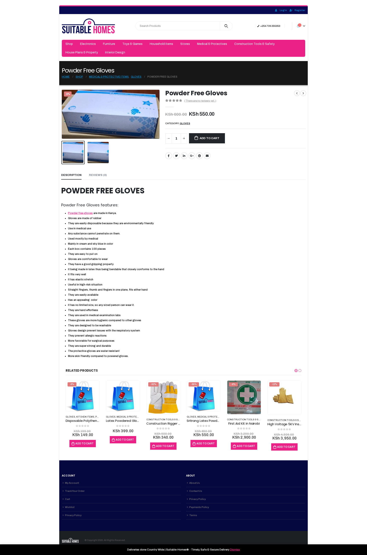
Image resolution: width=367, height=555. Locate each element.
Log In (283, 10)
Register (300, 10)
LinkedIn (184, 155)
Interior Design (115, 52)
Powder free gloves (80, 213)
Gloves (185, 123)
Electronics (88, 44)
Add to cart (209, 138)
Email (207, 155)
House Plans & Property (81, 52)
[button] (296, 370)
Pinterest (199, 155)
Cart (67, 499)
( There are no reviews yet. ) (200, 100)
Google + (191, 155)
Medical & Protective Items (134, 417)
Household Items (161, 44)
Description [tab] (71, 175)
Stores (185, 44)
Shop (69, 44)
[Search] (226, 26)
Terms (193, 515)
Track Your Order (75, 491)
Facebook (168, 155)
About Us (194, 483)
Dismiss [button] (235, 549)
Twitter (176, 155)
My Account (72, 483)
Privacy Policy (73, 515)
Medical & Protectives (212, 44)
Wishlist (69, 507)
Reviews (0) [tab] (98, 175)
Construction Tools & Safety (254, 44)
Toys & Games (132, 44)
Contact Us (195, 491)
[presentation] (62, 114)
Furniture (109, 44)
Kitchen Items (85, 417)
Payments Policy (199, 507)
